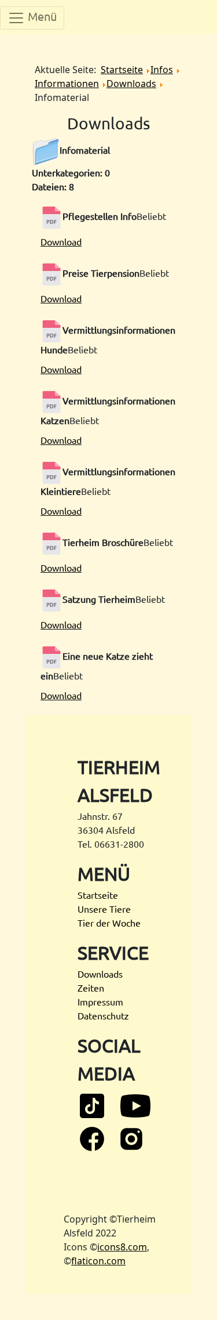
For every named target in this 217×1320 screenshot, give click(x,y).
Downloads (100, 973)
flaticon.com (98, 1260)
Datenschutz (103, 1015)
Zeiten (91, 987)
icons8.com (122, 1247)
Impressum (100, 1001)
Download (61, 241)
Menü (41, 16)
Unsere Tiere (104, 908)
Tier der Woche (109, 922)
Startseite (98, 895)
